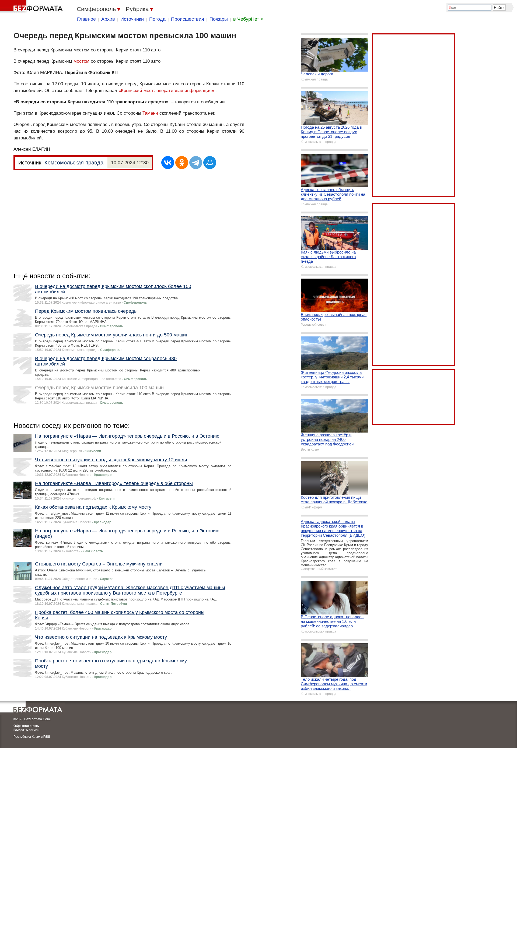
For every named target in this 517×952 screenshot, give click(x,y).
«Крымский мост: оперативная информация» (166, 90)
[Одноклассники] (181, 162)
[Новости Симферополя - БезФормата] (32, 6)
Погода (157, 19)
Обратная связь (26, 726)
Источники (132, 19)
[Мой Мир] (209, 162)
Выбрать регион (26, 730)
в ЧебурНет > (248, 19)
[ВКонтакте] (167, 162)
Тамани (150, 113)
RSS (46, 737)
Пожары (218, 19)
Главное (86, 19)
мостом (81, 61)
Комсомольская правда (73, 163)
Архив (108, 19)
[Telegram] (195, 162)
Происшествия (187, 19)
